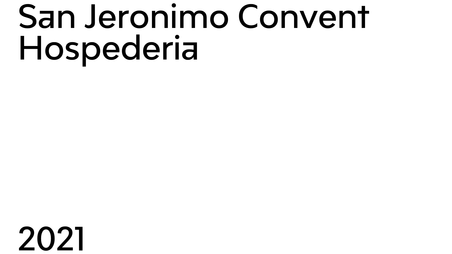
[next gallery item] (226, 127)
